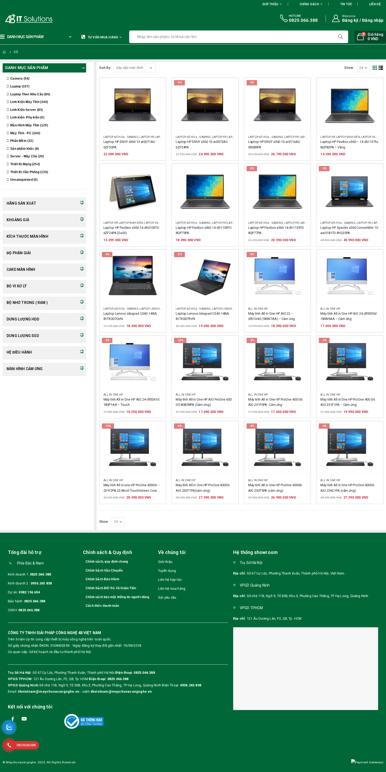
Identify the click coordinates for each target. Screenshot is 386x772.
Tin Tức (346, 4)
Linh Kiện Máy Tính (24, 102)
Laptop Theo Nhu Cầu (26, 94)
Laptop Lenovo (150, 308)
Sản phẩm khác (22, 149)
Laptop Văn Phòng (157, 222)
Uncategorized (21, 180)
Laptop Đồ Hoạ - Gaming (120, 137)
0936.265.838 (41, 583)
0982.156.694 (29, 592)
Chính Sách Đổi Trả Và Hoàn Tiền (111, 588)
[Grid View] (374, 67)
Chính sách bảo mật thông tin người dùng (117, 597)
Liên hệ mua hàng (171, 588)
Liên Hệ (375, 4)
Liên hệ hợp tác (170, 580)
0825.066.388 (40, 574)
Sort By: (105, 68)
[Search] (341, 36)
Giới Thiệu (270, 4)
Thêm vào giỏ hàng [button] (157, 86)
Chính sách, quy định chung (107, 561)
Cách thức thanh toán (102, 606)
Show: (349, 68)
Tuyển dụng (167, 571)
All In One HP (258, 308)
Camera (16, 78)
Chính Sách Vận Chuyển (104, 570)
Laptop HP (146, 137)
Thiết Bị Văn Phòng (24, 172)
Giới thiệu (165, 562)
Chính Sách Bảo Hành (102, 579)
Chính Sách (309, 4)
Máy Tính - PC (21, 133)
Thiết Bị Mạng (20, 164)
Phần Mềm (18, 141)
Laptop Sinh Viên (348, 137)
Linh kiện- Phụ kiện (24, 117)
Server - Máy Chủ (23, 156)
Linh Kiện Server (23, 110)
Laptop (15, 86)
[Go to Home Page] (4, 52)
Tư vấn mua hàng (103, 37)
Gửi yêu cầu (167, 597)
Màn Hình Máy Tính (24, 125)
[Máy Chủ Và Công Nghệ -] (13, 18)
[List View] (380, 67)
